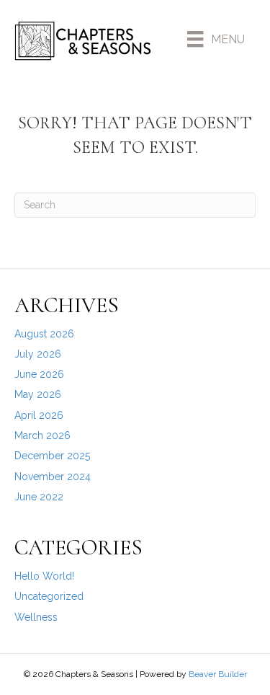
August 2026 (44, 334)
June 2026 (39, 374)
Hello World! (44, 576)
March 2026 (42, 435)
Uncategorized (49, 596)
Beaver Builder (218, 674)
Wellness (36, 617)
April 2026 (38, 415)
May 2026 (37, 394)
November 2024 (52, 476)
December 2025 (52, 455)
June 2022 (38, 497)
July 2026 (37, 354)
